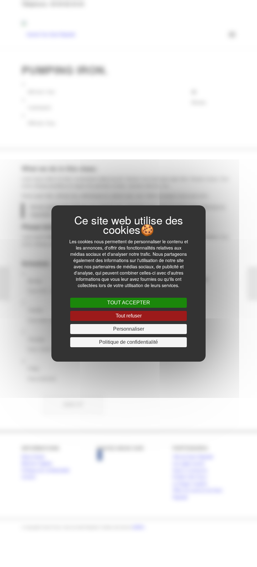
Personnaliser (128, 329)
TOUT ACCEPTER (129, 302)
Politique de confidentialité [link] (128, 342)
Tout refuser (129, 315)
